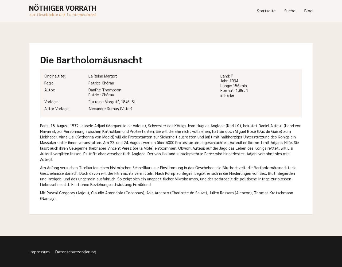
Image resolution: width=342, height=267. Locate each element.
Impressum (39, 251)
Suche (290, 10)
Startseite (266, 10)
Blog (308, 10)
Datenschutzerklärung (75, 251)
